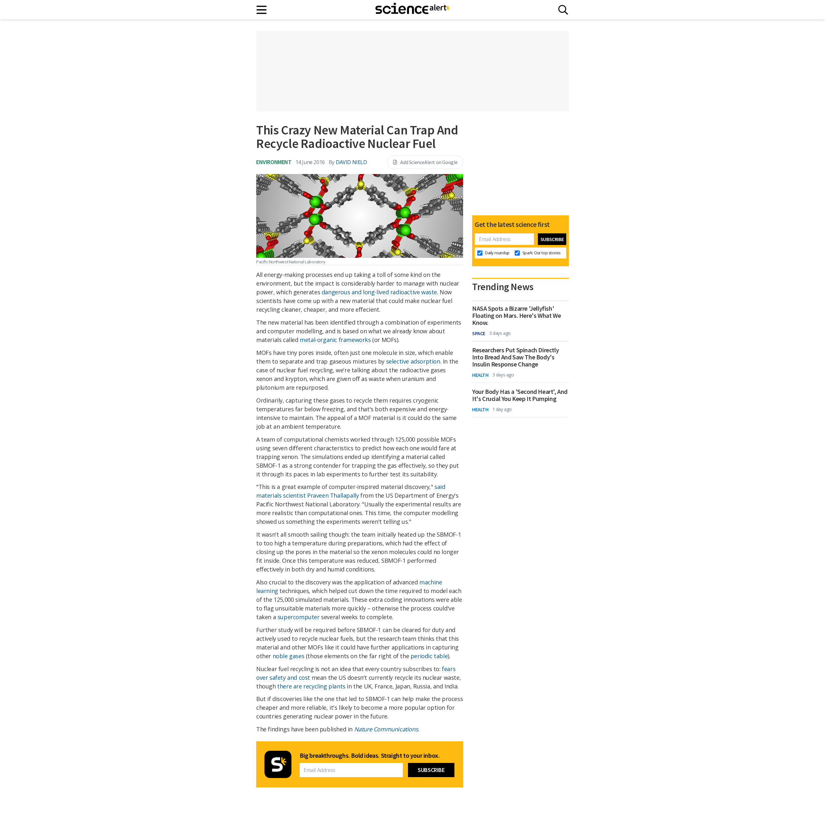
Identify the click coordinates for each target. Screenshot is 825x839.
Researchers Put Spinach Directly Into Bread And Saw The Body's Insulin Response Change (515, 357)
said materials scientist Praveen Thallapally (350, 491)
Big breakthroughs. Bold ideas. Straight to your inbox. (370, 755)
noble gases (289, 656)
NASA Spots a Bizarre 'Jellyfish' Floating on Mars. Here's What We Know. (516, 315)
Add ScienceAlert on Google (429, 162)
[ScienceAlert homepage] (412, 9)
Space (478, 333)
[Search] (563, 9)
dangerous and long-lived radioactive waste (379, 292)
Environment (274, 162)
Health (480, 375)
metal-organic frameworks (335, 340)
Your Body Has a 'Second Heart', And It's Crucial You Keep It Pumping (520, 395)
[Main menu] (261, 9)
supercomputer (298, 617)
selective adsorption (413, 361)
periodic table (429, 656)
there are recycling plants (311, 686)
